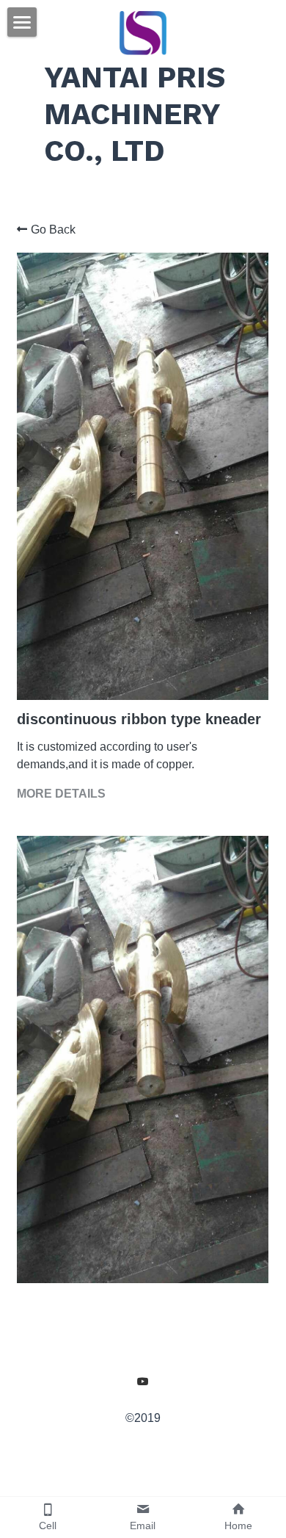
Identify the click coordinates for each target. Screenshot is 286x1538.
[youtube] (143, 1382)
